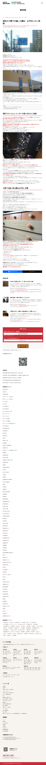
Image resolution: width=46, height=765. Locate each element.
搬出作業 (22, 306)
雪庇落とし (5, 613)
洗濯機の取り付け (7, 631)
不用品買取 (5, 430)
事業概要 (4, 724)
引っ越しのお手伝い (32, 25)
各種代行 (10, 17)
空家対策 (5, 572)
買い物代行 (5, 589)
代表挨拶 (4, 726)
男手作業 (25, 306)
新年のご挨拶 (6, 523)
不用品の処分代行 (22, 289)
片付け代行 (18, 631)
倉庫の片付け (6, 447)
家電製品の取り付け (33, 291)
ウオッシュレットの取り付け (8, 396)
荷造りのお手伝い (7, 581)
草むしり (38, 631)
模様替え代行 (6, 530)
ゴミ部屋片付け (6, 408)
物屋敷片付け (6, 542)
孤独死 (5, 477)
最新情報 (7, 17)
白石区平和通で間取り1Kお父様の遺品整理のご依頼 (12, 380)
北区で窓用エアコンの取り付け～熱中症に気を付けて (12, 382)
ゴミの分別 (5, 401)
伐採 (4, 438)
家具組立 (38, 289)
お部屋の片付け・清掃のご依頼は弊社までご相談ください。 (23, 311)
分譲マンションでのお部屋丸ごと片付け (10, 450)
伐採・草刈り (6, 440)
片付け (13, 631)
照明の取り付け (6, 540)
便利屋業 (29, 626)
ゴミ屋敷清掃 (6, 624)
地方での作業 (6, 457)
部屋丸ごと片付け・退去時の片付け (8, 692)
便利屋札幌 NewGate (6, 254)
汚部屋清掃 (5, 535)
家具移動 (27, 25)
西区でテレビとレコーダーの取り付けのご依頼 (12, 107)
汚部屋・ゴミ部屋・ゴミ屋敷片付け (8, 689)
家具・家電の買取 (31, 289)
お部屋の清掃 (14, 321)
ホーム (4, 17)
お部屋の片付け (14, 291)
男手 (36, 25)
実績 (4, 484)
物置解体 (5, 545)
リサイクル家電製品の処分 (7, 694)
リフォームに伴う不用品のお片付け (9, 423)
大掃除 (5, 474)
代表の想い (5, 435)
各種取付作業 (6, 455)
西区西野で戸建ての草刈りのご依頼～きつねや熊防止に (13, 377)
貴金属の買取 (19, 290)
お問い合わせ (23, 340)
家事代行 (32, 321)
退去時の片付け (6, 596)
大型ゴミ (5, 469)
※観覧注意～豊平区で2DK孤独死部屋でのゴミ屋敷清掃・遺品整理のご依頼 (16, 375)
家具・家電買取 (5, 705)
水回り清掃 (5, 533)
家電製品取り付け (7, 501)
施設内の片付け (6, 528)
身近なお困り (6, 591)
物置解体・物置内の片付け (7, 697)
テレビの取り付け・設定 (8, 411)
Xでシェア (33, 271)
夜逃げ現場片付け (7, 467)
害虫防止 (5, 486)
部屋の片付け (6, 603)
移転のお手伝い (6, 564)
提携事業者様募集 (5, 729)
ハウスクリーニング (25, 319)
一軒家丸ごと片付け (22, 624)
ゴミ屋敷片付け (19, 319)
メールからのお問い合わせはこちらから (10, 256)
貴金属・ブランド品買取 (6, 707)
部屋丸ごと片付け (24, 290)
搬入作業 (19, 306)
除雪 (4, 608)
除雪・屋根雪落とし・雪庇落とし (8, 699)
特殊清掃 (5, 547)
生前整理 (5, 550)
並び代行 (5, 433)
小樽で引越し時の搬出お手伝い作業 (10, 108)
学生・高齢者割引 (5, 710)
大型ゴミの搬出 (6, 472)
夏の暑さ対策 (6, 462)
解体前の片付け (6, 584)
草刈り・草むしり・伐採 (6, 700)
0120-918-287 (7, 255)
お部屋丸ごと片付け (26, 622)
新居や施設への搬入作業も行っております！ (20, 297)
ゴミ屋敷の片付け (33, 622)
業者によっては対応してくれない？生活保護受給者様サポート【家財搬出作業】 (15, 713)
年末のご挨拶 (6, 508)
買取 (15, 633)
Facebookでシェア (13, 271)
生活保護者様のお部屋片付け (8, 552)
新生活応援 (5, 525)
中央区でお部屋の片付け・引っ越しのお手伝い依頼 (21, 281)
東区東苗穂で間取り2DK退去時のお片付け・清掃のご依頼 (13, 372)
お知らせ (15, 305)
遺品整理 (5, 601)
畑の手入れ (5, 557)
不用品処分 (36, 624)
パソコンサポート (7, 416)
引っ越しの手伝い (7, 513)
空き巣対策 (5, 569)
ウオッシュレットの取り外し (8, 399)
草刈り (5, 579)
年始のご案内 (6, 506)
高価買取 (15, 635)
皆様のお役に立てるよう (8, 562)
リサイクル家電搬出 (20, 305)
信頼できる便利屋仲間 (7, 445)
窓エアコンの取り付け (7, 574)
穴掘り (5, 567)
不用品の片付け (19, 291)
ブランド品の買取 (16, 289)
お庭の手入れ (6, 389)
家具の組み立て (27, 291)
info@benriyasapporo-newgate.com (10, 739)
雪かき (5, 611)
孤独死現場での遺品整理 (8, 479)
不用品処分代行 (6, 626)
